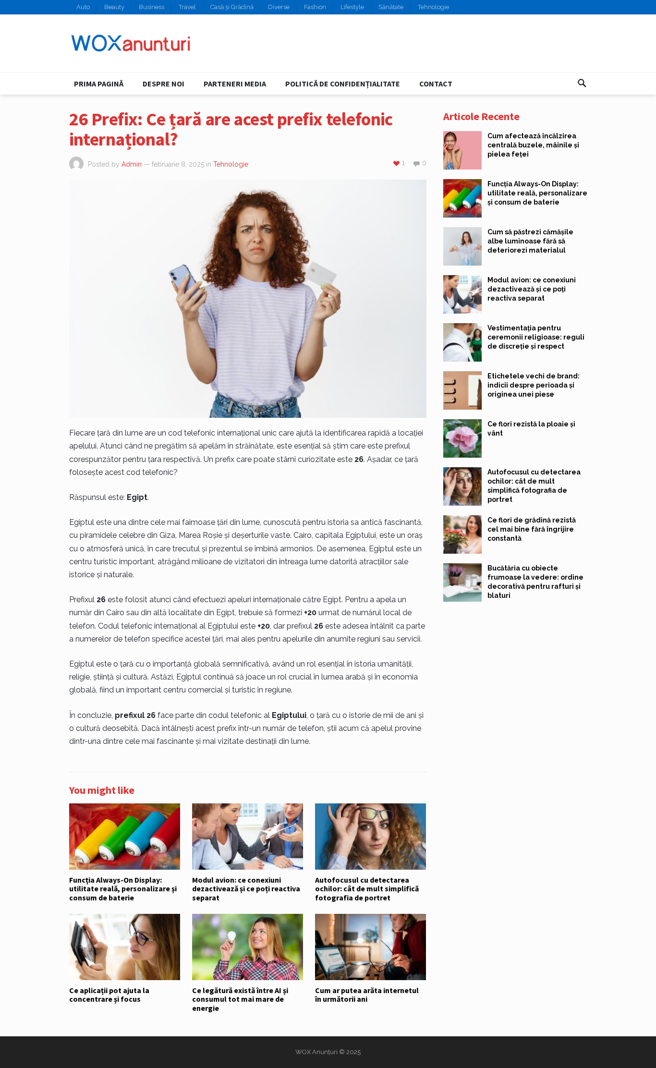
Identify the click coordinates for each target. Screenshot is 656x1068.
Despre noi (163, 83)
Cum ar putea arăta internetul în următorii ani (367, 994)
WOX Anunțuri (316, 1052)
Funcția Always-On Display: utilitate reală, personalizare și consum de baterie (123, 888)
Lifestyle (352, 7)
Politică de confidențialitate (342, 83)
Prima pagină (98, 83)
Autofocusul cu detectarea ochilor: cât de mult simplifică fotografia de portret (367, 888)
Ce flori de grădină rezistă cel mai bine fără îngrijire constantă (531, 529)
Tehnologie (433, 7)
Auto (83, 7)
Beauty (114, 7)
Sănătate (390, 7)
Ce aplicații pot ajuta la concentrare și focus (109, 994)
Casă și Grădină (232, 7)
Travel (187, 7)
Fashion (315, 7)
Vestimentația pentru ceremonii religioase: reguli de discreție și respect (535, 337)
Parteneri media (235, 83)
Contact (435, 83)
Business (151, 7)
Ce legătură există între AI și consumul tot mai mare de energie (240, 999)
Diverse (279, 7)
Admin (131, 164)
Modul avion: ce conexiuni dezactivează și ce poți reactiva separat (246, 888)
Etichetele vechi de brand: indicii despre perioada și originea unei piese (533, 385)
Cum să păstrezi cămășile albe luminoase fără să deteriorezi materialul (530, 241)
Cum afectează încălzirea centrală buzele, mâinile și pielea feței (533, 145)
